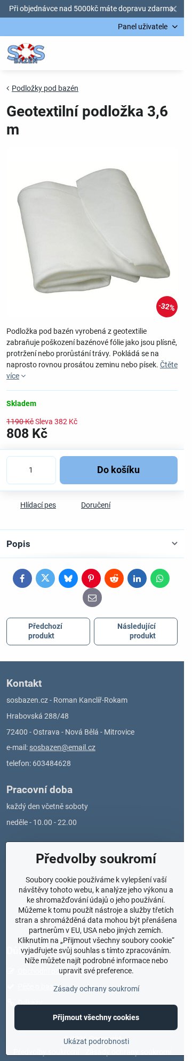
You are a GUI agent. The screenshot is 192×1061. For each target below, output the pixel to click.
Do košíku (118, 470)
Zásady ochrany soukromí (96, 988)
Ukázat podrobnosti (96, 1041)
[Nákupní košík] (145, 53)
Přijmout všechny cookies (96, 1017)
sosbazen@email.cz (62, 747)
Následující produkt (136, 631)
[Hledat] (120, 53)
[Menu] (171, 53)
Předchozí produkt (45, 631)
